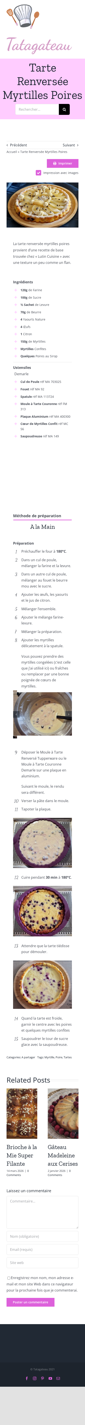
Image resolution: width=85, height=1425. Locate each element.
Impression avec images (60, 173)
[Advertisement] (42, 471)
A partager (28, 1057)
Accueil (12, 152)
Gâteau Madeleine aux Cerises (63, 1155)
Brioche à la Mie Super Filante (22, 1155)
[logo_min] (23, 6)
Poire (59, 1057)
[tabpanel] (42, 536)
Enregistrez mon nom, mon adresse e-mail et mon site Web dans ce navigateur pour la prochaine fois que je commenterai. (42, 1284)
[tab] (42, 526)
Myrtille (49, 1057)
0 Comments (18, 1173)
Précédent (18, 145)
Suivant (69, 145)
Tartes (68, 1057)
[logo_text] (39, 39)
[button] (16, 714)
